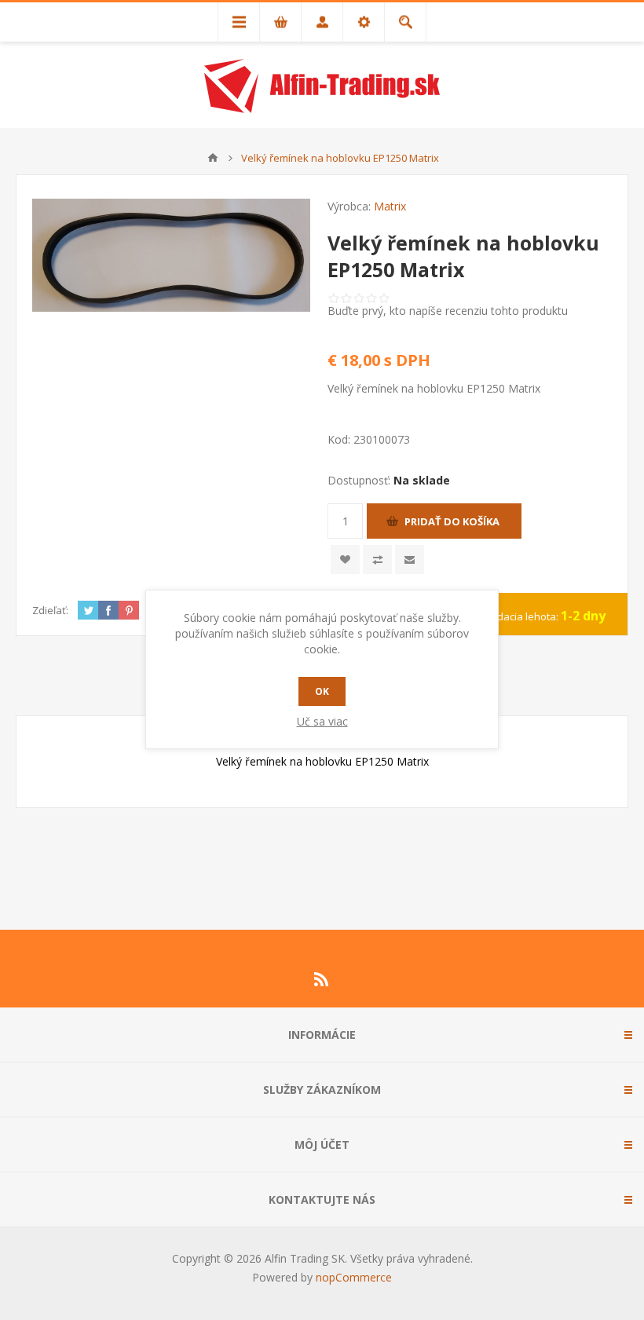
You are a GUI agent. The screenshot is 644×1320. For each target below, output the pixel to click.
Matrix (390, 206)
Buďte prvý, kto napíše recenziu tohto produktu (447, 310)
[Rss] (322, 979)
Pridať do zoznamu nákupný (377, 559)
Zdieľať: (50, 610)
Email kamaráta (409, 559)
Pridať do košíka (451, 521)
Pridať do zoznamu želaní (345, 559)
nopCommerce (354, 1277)
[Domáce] (213, 157)
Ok (322, 691)
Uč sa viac (322, 721)
